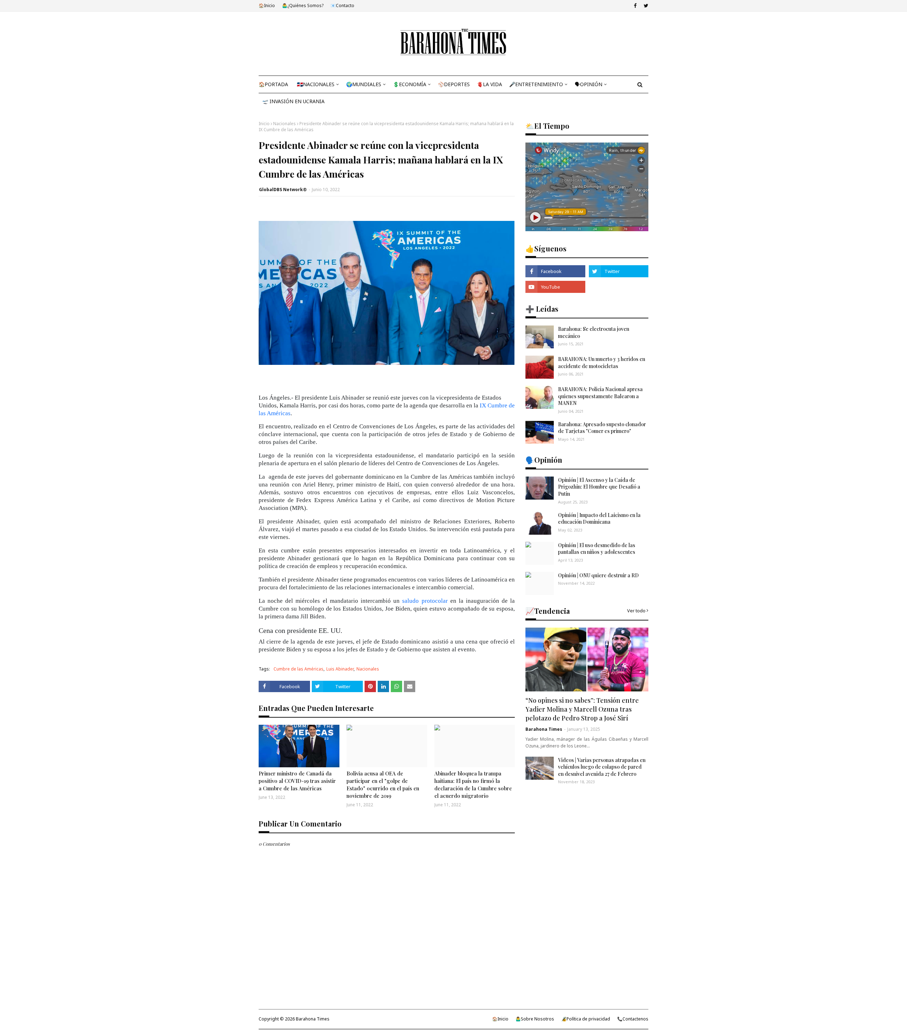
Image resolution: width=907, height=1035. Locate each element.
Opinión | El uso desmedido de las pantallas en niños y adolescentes (596, 549)
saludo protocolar (424, 600)
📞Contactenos (632, 1019)
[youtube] (555, 287)
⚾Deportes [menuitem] (454, 84)
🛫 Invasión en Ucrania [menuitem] (293, 101)
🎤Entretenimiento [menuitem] (536, 84)
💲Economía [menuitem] (409, 84)
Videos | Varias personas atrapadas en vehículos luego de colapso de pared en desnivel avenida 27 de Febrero (602, 767)
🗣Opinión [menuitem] (588, 84)
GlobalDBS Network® (283, 190)
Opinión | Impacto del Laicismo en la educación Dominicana (599, 518)
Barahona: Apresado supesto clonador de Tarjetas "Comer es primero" (602, 428)
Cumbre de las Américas (298, 669)
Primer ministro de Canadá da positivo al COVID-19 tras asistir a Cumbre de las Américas (297, 781)
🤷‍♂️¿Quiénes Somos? (302, 5)
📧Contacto (342, 5)
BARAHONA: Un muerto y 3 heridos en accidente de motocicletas (601, 362)
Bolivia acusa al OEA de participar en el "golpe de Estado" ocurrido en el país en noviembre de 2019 (383, 784)
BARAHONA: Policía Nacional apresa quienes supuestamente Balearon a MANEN (600, 396)
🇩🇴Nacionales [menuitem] (315, 84)
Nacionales (284, 124)
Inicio (264, 124)
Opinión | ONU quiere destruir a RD (598, 575)
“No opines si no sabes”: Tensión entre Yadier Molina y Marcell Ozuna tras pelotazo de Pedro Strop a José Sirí (582, 709)
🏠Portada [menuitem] (273, 84)
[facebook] (635, 5)
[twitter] (645, 5)
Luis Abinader (340, 669)
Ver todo (636, 610)
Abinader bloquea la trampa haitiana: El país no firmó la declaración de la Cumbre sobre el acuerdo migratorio (473, 784)
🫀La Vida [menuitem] (489, 84)
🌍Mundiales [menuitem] (363, 84)
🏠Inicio (267, 5)
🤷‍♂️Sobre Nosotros (535, 1019)
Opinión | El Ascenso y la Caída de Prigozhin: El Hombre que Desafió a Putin (599, 487)
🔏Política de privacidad (585, 1019)
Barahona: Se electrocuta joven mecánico (593, 332)
